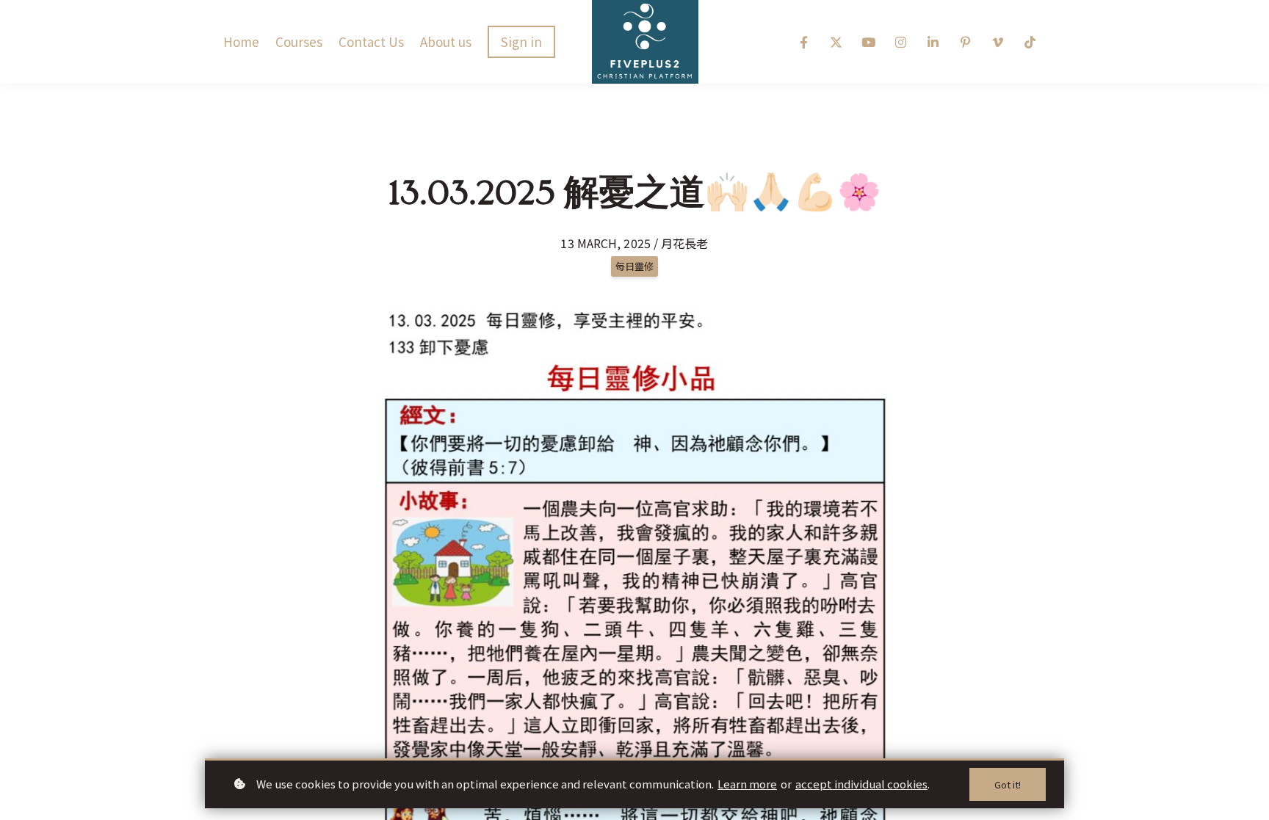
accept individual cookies (861, 783)
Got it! (1007, 784)
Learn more (747, 783)
